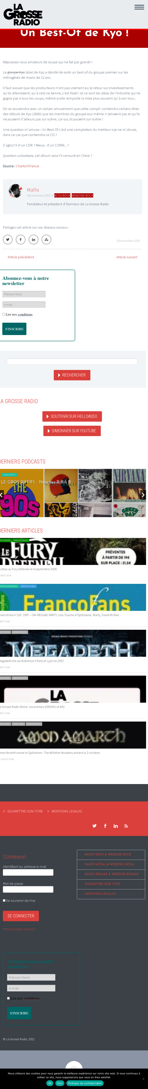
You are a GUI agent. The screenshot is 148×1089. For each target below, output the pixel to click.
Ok (50, 1083)
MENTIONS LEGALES (66, 811)
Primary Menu (139, 7)
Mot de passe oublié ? (19, 929)
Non (59, 1083)
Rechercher (74, 375)
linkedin (116, 826)
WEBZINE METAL (20, 632)
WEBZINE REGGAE (21, 540)
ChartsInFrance (27, 166)
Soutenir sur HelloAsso (74, 416)
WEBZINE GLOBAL (28, 586)
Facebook (20, 239)
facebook (105, 826)
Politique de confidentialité (85, 1083)
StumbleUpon (46, 239)
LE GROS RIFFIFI (9, 475)
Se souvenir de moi (20, 900)
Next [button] (143, 495)
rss (126, 826)
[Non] (143, 1079)
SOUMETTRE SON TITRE (25, 811)
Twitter (8, 239)
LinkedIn (33, 239)
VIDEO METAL (18, 724)
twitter (94, 826)
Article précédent (21, 257)
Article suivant (126, 257)
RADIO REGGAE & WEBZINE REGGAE (112, 874)
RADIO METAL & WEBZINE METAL (110, 864)
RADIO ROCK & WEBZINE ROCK (108, 854)
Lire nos (19, 314)
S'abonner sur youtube (74, 430)
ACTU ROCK (62, 195)
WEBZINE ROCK (82, 195)
